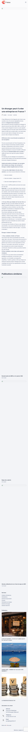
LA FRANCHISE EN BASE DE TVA (8, 700)
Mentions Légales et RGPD (20, 730)
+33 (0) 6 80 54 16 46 (11, 716)
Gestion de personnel (6, 598)
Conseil (3, 600)
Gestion (15, 115)
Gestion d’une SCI (6, 605)
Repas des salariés (6, 480)
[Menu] (25, 2)
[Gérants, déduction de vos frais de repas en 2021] (14, 533)
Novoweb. (9, 725)
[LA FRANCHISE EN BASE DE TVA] (14, 686)
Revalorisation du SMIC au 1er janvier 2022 (12, 376)
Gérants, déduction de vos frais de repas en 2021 (14, 584)
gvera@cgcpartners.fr (11, 721)
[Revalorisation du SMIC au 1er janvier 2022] (14, 325)
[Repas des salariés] (14, 429)
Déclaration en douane (7, 602)
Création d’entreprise (6, 595)
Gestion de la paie (6, 603)
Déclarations (4, 597)
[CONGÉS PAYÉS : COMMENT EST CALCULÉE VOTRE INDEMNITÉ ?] (14, 655)
